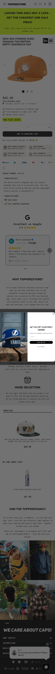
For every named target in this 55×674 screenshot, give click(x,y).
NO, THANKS (41, 346)
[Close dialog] (53, 314)
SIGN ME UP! (41, 342)
